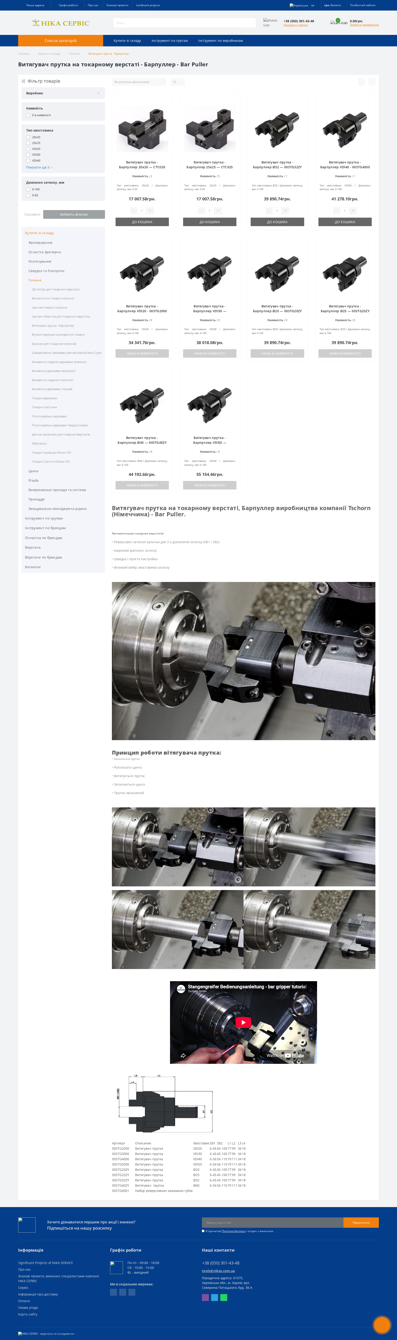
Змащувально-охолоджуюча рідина (57, 508)
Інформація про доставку (38, 1294)
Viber (205, 1297)
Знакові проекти (117, 5)
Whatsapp (223, 1297)
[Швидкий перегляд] (166, 113)
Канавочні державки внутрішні (53, 371)
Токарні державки (44, 398)
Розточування (39, 261)
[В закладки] (166, 99)
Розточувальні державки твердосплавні (60, 425)
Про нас (93, 5)
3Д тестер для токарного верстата (55, 289)
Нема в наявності (142, 353)
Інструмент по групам (170, 40)
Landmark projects (148, 5)
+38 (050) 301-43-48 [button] (220, 1263)
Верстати (33, 547)
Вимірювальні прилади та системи (57, 490)
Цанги (33, 471)
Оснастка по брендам (43, 537)
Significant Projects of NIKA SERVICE (45, 1263)
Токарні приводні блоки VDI (51, 452)
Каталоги (33, 567)
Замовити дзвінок (296, 25)
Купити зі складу (127, 40)
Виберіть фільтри (74, 214)
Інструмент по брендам (45, 527)
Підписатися (361, 1223)
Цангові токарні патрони (49, 307)
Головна (23, 54)
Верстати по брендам (43, 557)
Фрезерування (40, 242)
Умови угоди (28, 1307)
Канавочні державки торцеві (52, 389)
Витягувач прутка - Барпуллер (53, 325)
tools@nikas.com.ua (218, 1271)
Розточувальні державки (49, 416)
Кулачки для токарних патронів (54, 344)
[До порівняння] (166, 106)
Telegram (214, 1297)
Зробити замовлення (364, 25)
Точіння (74, 54)
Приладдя (36, 499)
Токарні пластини (44, 407)
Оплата (24, 1301)
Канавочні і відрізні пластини (52, 380)
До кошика (142, 222)
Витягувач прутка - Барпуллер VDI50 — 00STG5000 (209, 442)
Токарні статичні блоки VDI (51, 461)
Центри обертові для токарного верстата (61, 316)
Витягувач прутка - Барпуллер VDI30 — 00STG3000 (209, 311)
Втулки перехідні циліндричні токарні (58, 334)
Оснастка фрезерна (44, 252)
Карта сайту (27, 1314)
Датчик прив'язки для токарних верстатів (61, 434)
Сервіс (23, 1287)
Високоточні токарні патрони (53, 298)
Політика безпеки (234, 1231)
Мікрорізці (39, 443)
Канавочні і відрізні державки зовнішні (59, 362)
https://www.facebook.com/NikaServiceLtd (113, 1292)
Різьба (33, 480)
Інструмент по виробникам (220, 40)
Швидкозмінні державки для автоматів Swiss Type (66, 353)
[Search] (251, 22)
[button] (67, 5)
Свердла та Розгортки (46, 271)
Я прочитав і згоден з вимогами (239, 1231)
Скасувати (32, 214)
